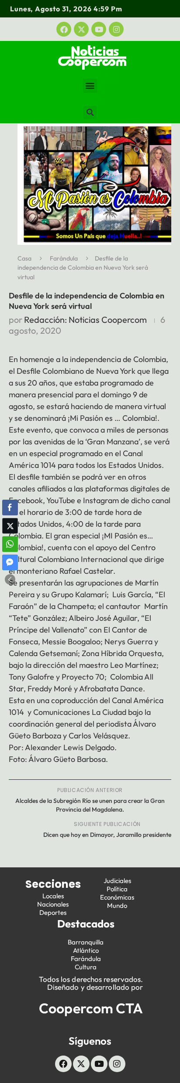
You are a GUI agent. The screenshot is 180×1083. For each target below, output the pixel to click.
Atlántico (86, 950)
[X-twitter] (81, 29)
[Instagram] (116, 29)
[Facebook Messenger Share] (10, 562)
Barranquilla (86, 942)
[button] (90, 85)
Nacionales (53, 904)
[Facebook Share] (10, 507)
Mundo (117, 905)
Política (117, 889)
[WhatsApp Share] (10, 544)
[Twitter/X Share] (10, 526)
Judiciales (117, 881)
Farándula (64, 258)
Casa (24, 258)
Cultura (86, 967)
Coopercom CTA (91, 1008)
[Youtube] (98, 29)
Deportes (52, 912)
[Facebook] (63, 29)
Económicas (117, 897)
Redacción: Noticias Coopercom (85, 319)
